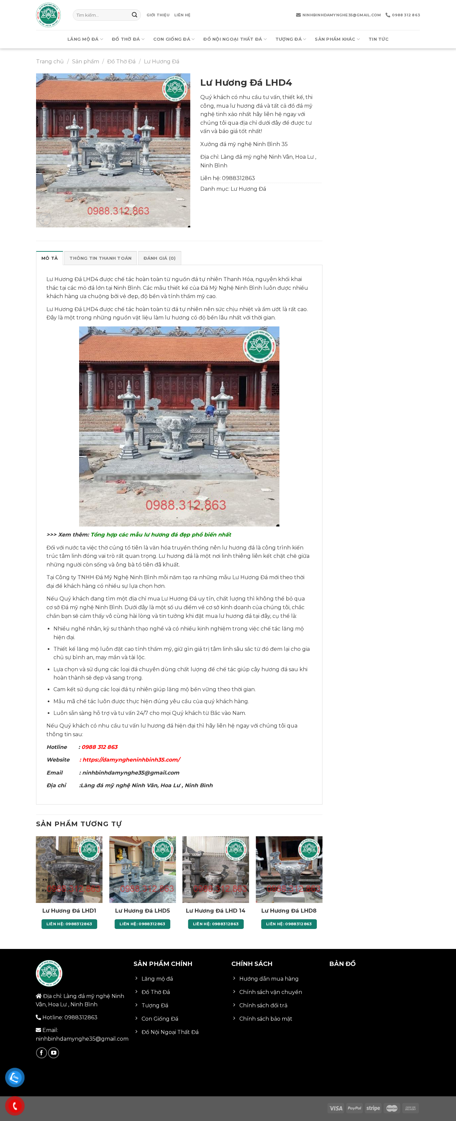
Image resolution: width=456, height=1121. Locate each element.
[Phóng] (44, 219)
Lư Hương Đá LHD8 (288, 910)
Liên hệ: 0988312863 (69, 924)
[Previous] (36, 889)
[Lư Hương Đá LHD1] (69, 869)
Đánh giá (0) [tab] (160, 258)
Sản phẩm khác (335, 39)
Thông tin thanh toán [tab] (100, 258)
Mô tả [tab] (49, 258)
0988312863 (238, 178)
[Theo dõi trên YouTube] (53, 1052)
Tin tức (379, 39)
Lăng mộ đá (83, 39)
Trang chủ (50, 61)
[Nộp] (134, 15)
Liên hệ (182, 15)
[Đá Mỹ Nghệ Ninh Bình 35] (49, 15)
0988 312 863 (406, 15)
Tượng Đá (288, 39)
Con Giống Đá (171, 39)
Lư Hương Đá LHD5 (142, 910)
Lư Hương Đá (161, 61)
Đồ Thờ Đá (126, 39)
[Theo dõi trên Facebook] (41, 1052)
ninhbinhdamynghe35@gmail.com (341, 15)
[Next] (322, 889)
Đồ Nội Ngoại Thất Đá (232, 39)
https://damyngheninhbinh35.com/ (130, 760)
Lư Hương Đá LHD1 (69, 910)
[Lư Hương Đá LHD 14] (216, 869)
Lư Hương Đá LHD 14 (215, 910)
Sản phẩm (85, 61)
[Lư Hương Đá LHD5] (142, 869)
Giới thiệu (158, 15)
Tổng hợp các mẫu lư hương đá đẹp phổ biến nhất (161, 534)
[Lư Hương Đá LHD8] (289, 869)
